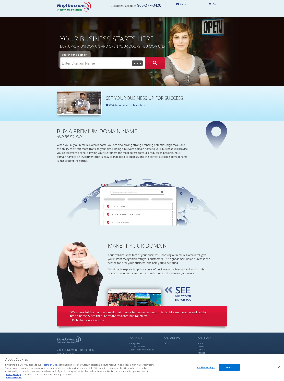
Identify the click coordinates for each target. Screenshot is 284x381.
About (200, 343)
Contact (184, 4)
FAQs (166, 343)
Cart (215, 4)
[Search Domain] (155, 63)
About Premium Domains (141, 349)
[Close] (278, 367)
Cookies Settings (206, 367)
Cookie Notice (14, 377)
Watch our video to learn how (126, 105)
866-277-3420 (148, 5)
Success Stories (137, 346)
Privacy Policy (13, 374)
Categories (134, 343)
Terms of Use (49, 364)
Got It (229, 367)
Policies (201, 352)
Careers (202, 346)
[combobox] (137, 63)
